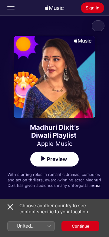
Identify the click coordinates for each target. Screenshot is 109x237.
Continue (80, 226)
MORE (96, 186)
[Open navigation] (11, 8)
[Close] (10, 207)
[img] (54, 8)
